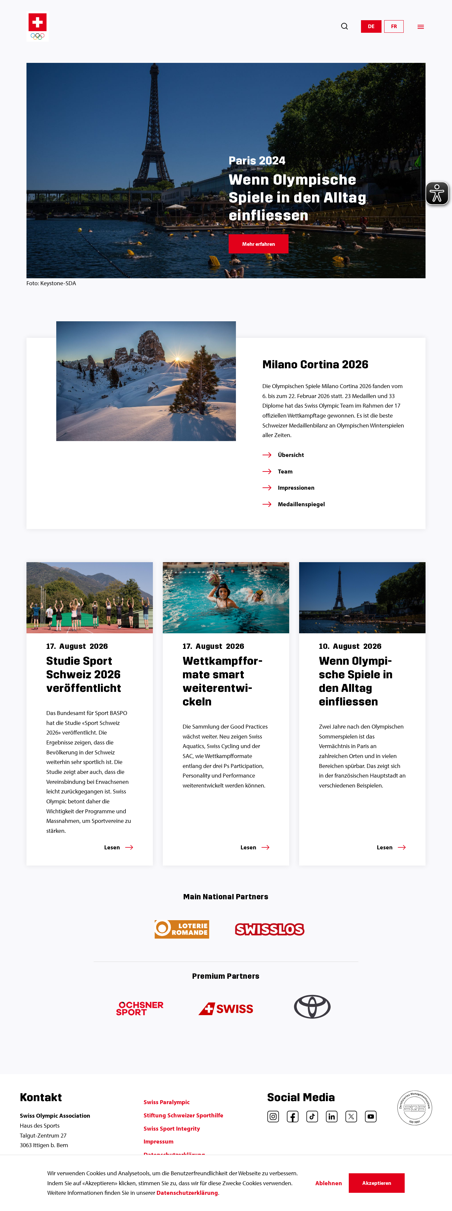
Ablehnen (328, 1183)
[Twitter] (348, 1114)
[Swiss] (226, 1009)
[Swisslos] (269, 930)
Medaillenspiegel (301, 504)
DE (371, 26)
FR (394, 26)
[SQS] (414, 1123)
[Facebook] (290, 1114)
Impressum (158, 1141)
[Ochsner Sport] (138, 1009)
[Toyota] (313, 1009)
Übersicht (291, 455)
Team (285, 471)
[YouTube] (368, 1114)
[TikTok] (309, 1114)
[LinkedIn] (329, 1114)
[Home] (37, 26)
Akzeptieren (376, 1183)
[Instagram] (270, 1114)
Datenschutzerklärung (187, 1192)
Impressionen (296, 487)
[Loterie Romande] (182, 930)
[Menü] (421, 26)
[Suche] (344, 26)
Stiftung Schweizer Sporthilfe (183, 1115)
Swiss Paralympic (167, 1102)
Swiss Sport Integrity (172, 1128)
